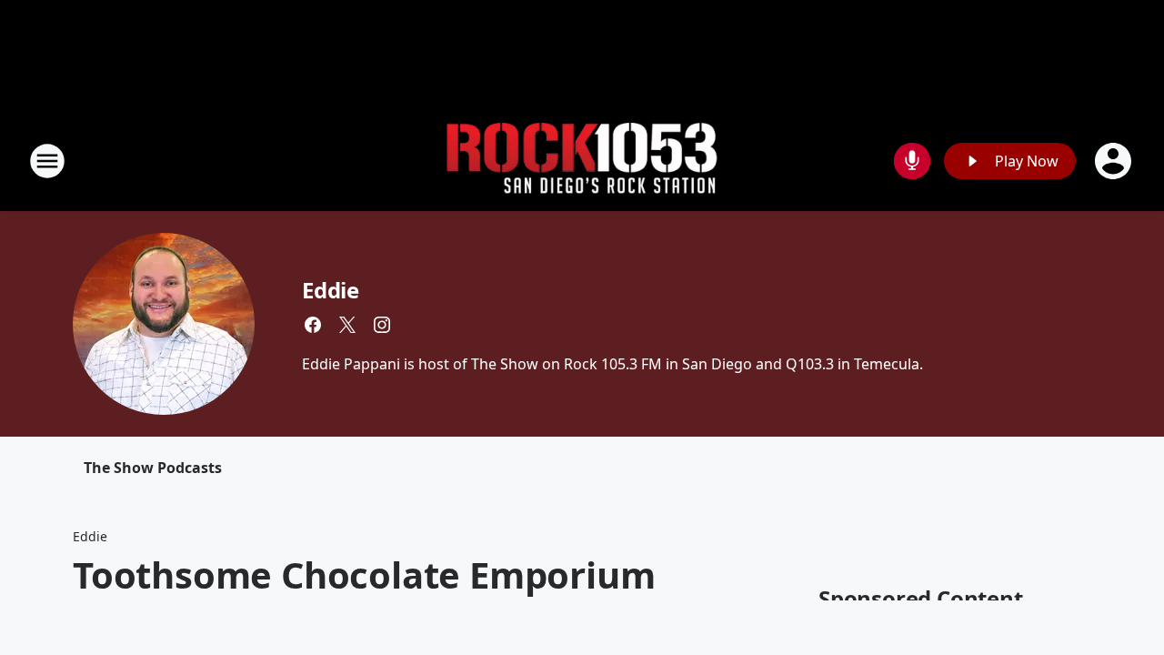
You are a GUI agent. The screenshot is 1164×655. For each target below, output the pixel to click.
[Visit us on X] (347, 325)
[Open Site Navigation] (47, 161)
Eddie (330, 290)
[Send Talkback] (912, 161)
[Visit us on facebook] (313, 325)
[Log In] (1115, 161)
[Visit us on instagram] (382, 325)
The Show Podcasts (153, 468)
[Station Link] (582, 161)
